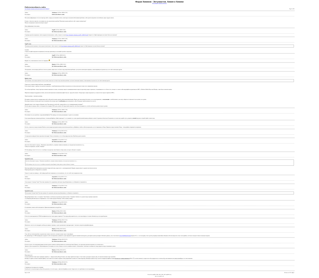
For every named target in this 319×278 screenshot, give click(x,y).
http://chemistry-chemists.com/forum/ (159, 3)
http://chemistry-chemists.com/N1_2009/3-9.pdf (77, 35)
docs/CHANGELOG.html (125, 235)
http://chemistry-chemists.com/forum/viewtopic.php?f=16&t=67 (37, 8)
